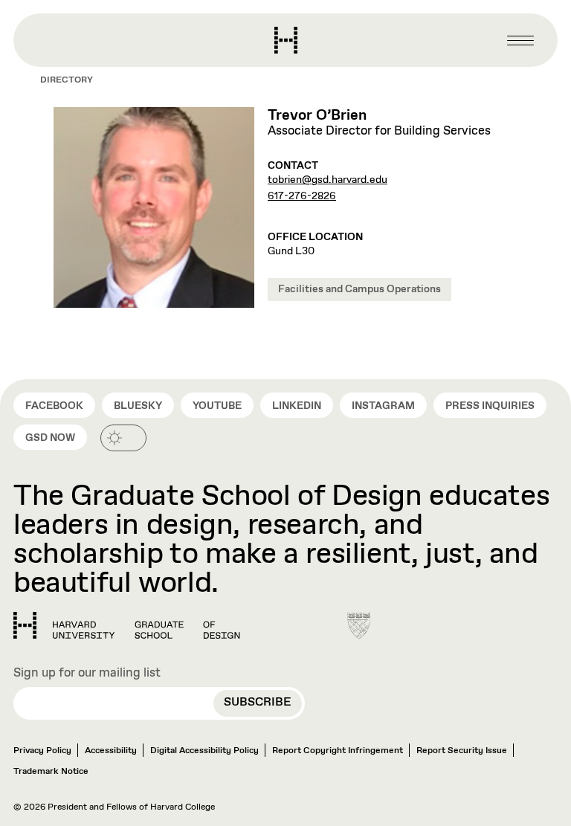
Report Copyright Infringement (337, 750)
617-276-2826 (302, 196)
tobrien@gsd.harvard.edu (327, 180)
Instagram (383, 406)
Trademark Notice (50, 771)
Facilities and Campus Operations (359, 289)
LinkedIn (296, 406)
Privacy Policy (42, 750)
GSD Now (50, 438)
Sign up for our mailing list (87, 673)
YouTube (217, 406)
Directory (66, 80)
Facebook (54, 406)
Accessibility (111, 750)
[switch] (123, 438)
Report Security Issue (461, 750)
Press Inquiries (490, 406)
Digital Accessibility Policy (204, 750)
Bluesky (138, 406)
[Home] (126, 625)
